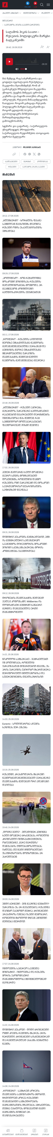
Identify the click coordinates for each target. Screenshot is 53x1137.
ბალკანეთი (11, 162)
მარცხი (27, 162)
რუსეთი (12, 167)
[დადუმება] (16, 69)
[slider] (26, 69)
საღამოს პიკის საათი (34, 167)
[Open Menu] (48, 4)
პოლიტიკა (42, 162)
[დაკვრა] (9, 61)
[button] (11, 13)
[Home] (5, 4)
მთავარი (7, 21)
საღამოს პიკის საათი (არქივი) (21, 25)
